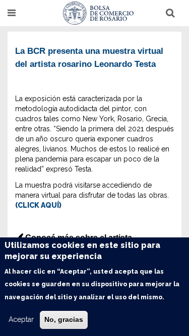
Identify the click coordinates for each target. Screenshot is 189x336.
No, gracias (63, 319)
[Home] (98, 13)
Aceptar (21, 319)
